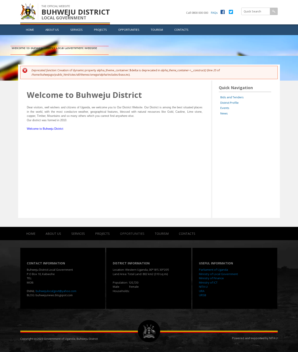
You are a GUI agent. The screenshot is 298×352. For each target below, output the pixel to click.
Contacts (181, 30)
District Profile (229, 103)
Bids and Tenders (232, 97)
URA (201, 291)
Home (30, 30)
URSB (202, 295)
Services (76, 30)
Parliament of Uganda (213, 270)
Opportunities (128, 30)
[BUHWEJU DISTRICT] (28, 17)
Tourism (157, 30)
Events (224, 108)
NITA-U (203, 287)
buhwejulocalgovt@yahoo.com (56, 291)
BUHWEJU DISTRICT (75, 12)
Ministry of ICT (208, 282)
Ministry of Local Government (218, 274)
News (224, 113)
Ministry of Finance (211, 278)
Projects (100, 30)
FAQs (214, 13)
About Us (52, 30)
